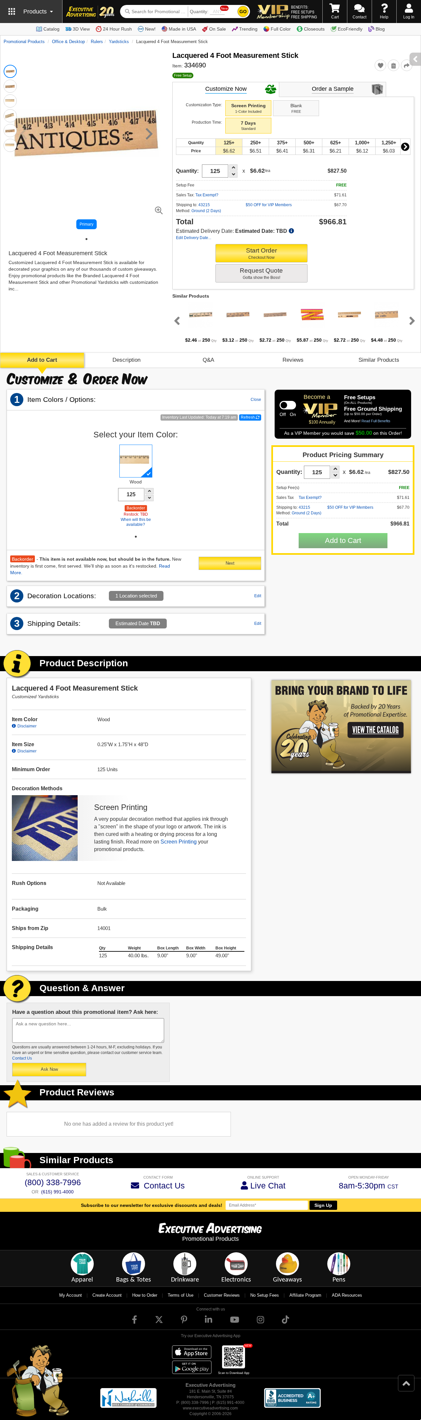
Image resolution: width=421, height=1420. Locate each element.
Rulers (97, 41)
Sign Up (323, 1205)
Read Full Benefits (375, 421)
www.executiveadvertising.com (210, 1408)
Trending (248, 29)
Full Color (281, 29)
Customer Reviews (222, 1295)
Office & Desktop (68, 41)
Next (405, 147)
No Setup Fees (264, 1295)
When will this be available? (136, 522)
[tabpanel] (200, 322)
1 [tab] (86, 239)
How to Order (144, 1295)
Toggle (288, 405)
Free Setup (183, 75)
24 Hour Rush (117, 29)
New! (150, 29)
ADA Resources (347, 1295)
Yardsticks (119, 41)
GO (243, 11)
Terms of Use (180, 1295)
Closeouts (314, 29)
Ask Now (49, 1069)
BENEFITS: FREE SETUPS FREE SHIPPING (304, 11)
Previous (175, 320)
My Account (70, 1295)
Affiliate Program (305, 1295)
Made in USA (182, 29)
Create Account (107, 1295)
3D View (81, 29)
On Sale (217, 29)
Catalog (51, 29)
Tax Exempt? (206, 195)
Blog (380, 29)
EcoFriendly (350, 29)
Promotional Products (24, 41)
